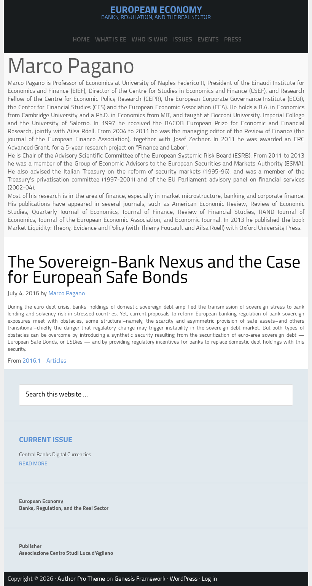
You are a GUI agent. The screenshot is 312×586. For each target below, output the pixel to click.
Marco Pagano (66, 294)
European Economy (156, 10)
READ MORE (33, 464)
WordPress (183, 579)
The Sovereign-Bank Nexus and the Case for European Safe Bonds (154, 271)
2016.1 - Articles (44, 361)
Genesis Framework (140, 579)
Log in (209, 579)
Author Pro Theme (81, 579)
